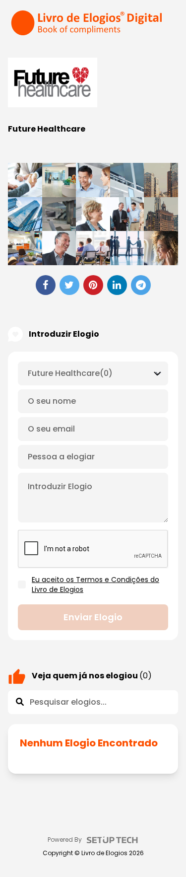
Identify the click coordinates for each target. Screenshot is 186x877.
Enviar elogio (93, 617)
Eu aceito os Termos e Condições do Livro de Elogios (95, 584)
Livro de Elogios (104, 853)
